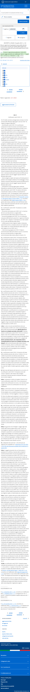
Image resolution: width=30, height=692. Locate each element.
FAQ (2, 684)
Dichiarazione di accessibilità (7, 686)
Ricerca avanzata (23, 21)
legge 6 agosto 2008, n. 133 (18, 200)
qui (22, 12)
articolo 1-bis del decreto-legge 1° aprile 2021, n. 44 (14, 570)
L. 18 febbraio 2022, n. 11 (9, 593)
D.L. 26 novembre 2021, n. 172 (9, 604)
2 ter (6, 77)
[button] (23, 29)
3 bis (6, 84)
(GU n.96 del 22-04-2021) (6, 60)
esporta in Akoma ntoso (7, 634)
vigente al (6, 29)
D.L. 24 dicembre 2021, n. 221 (9, 592)
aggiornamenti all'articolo (8, 104)
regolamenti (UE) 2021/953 (21, 444)
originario (9, 37)
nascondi (5, 64)
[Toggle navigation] (26, 6)
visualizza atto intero (25, 60)
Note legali (3, 680)
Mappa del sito (4, 682)
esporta (3, 631)
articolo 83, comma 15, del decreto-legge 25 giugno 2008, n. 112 (14, 197)
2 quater (7, 79)
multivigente (22, 37)
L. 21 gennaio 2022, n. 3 (15, 605)
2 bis (6, 75)
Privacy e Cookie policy (6, 678)
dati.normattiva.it (5, 688)
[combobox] (15, 17)
